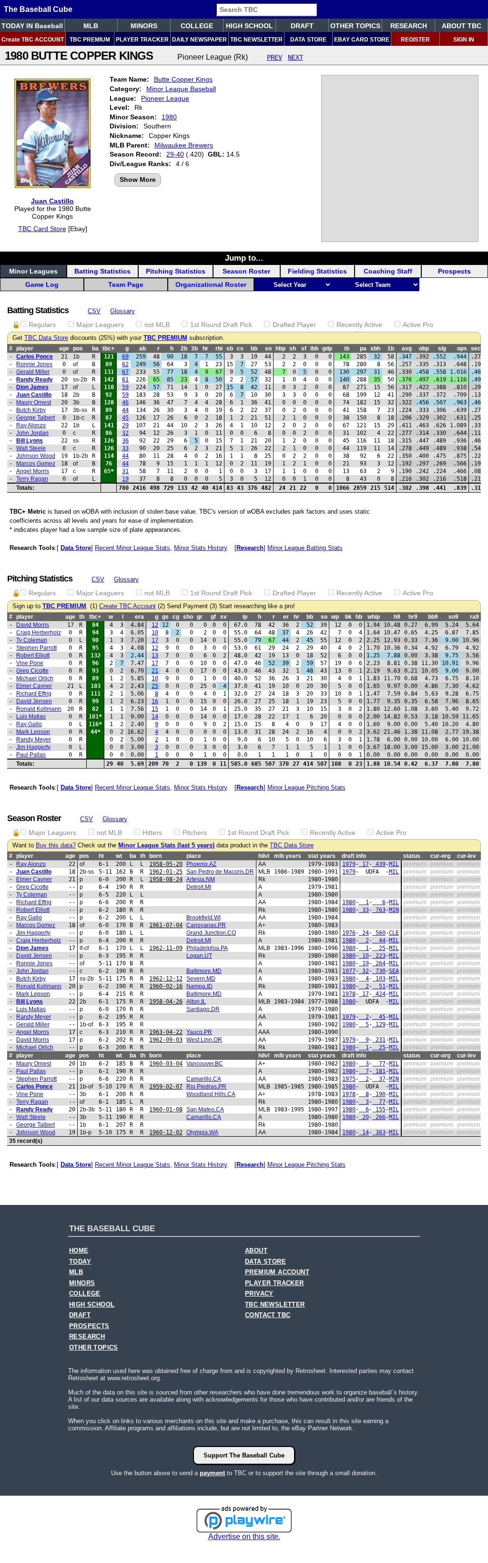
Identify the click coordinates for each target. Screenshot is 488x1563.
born (155, 856)
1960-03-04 (166, 1063)
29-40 (175, 154)
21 (155, 670)
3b (194, 348)
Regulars (42, 324)
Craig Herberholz (38, 632)
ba (95, 348)
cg (176, 616)
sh (292, 348)
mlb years (287, 856)
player (24, 348)
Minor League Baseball (181, 89)
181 (379, 1071)
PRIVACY (259, 1293)
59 (125, 387)
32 (125, 433)
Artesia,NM (200, 879)
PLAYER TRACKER (142, 39)
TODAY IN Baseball (32, 26)
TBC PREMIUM (90, 39)
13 (155, 655)
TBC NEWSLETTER (256, 39)
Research (250, 547)
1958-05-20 (166, 864)
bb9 (433, 616)
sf (303, 348)
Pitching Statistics (175, 271)
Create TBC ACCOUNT (32, 39)
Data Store (76, 547)
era (139, 616)
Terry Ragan (32, 478)
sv (223, 616)
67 (125, 372)
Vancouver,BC (204, 1063)
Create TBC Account (127, 606)
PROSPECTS (89, 1326)
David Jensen (34, 701)
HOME (79, 1250)
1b (390, 348)
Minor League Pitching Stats (306, 787)
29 (125, 425)
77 (379, 1063)
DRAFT (302, 26)
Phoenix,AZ (201, 864)
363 (379, 1132)
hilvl (263, 856)
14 (155, 716)
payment (212, 1473)
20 (364, 1117)
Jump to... (244, 257)
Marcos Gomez (35, 463)
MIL (394, 864)
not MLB (157, 324)
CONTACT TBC (267, 1315)
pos (78, 348)
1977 (349, 971)
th (81, 616)
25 (155, 686)
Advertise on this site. (244, 1536)
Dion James (32, 387)
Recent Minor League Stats (132, 547)
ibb (314, 348)
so (268, 348)
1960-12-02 (166, 1132)
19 (125, 478)
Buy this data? (56, 845)
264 (379, 963)
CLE (394, 932)
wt (119, 856)
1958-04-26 (166, 1001)
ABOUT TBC (461, 26)
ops (462, 348)
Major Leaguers (100, 324)
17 (155, 640)
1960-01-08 (166, 1109)
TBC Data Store (46, 338)
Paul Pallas (31, 754)
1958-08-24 (166, 879)
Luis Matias (31, 716)
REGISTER (415, 39)
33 (125, 448)
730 (379, 971)
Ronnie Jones (34, 364)
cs (240, 348)
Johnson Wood (35, 456)
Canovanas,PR (206, 925)
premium (415, 864)
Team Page (125, 284)
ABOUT (256, 1250)
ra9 (474, 616)
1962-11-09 (166, 948)
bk (348, 616)
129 (379, 1024)
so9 (453, 616)
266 (379, 1117)
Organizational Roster (210, 284)
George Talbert (35, 417)
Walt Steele (31, 448)
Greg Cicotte (32, 670)
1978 (349, 994)
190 (379, 1094)
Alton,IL (196, 1001)
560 (379, 932)
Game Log (42, 284)
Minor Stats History (200, 547)
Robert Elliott (33, 655)
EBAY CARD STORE (361, 39)
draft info (354, 856)
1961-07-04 (166, 925)
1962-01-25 (166, 871)
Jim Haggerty (33, 747)
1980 (169, 117)
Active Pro (418, 324)
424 (379, 994)
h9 (397, 616)
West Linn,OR (204, 1039)
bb (254, 348)
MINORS (144, 26)
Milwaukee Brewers (183, 145)
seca (477, 348)
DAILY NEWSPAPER (199, 39)
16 (155, 701)
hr (205, 348)
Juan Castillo (52, 201)
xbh (375, 348)
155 (379, 1109)
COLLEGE (197, 26)
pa (363, 348)
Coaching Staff (388, 271)
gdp (327, 348)
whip (373, 616)
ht (101, 856)
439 (379, 864)
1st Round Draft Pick (221, 324)
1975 (349, 1079)
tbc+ (108, 348)
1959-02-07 (166, 1086)
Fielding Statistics (317, 271)
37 (379, 1079)
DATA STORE (308, 39)
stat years (322, 856)
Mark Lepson (33, 732)
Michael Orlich (34, 678)
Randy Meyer (33, 739)
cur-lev (466, 856)
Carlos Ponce (34, 356)
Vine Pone (29, 663)
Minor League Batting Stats (305, 547)
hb (359, 616)
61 (125, 379)
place (193, 856)
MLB (90, 26)
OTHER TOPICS (355, 26)
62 (125, 364)
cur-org (440, 856)
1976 (349, 932)
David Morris (32, 625)
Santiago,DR (203, 1009)
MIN (394, 910)
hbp (280, 348)
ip (245, 616)
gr (200, 616)
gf (213, 616)
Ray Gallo (29, 724)
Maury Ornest (33, 402)
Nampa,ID (199, 986)
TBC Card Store (42, 228)
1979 (349, 864)
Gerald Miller (33, 372)
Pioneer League (165, 98)
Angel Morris (32, 471)
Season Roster (246, 271)
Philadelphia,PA (207, 948)
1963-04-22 (166, 1032)
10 (155, 632)
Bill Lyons (29, 440)
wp (335, 616)
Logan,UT (199, 955)
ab (142, 348)
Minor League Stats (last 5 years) (166, 845)
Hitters (152, 832)
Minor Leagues (33, 271)
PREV (274, 57)
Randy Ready (34, 379)
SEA (394, 971)
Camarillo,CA (203, 1079)
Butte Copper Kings (183, 79)
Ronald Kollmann (38, 709)
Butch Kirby (31, 410)
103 (379, 978)
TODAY (80, 1261)
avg (407, 348)
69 (125, 356)
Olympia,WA (202, 1132)
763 (379, 910)
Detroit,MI (198, 887)
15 (155, 709)
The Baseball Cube (38, 9)
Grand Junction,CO (211, 932)
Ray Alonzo (31, 425)
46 (125, 402)
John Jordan (32, 433)
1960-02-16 (166, 986)
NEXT (295, 57)
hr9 (412, 616)
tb (346, 348)
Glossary (122, 311)
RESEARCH (408, 26)
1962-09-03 (166, 1039)
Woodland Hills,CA (210, 1094)
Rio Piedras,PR (206, 1086)
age (64, 348)
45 (125, 417)
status (411, 856)
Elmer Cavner (34, 686)
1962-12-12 (166, 978)
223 (379, 955)
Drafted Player (294, 324)
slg (442, 348)
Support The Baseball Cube (244, 1455)
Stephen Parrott (36, 647)
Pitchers (195, 832)
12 (155, 625)
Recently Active (359, 324)
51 (379, 986)
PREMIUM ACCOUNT (277, 1272)
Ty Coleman (31, 640)
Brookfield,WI (203, 917)
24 (364, 932)
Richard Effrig (33, 693)
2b (184, 348)
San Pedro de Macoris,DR (220, 871)
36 (125, 440)
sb (229, 348)
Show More (138, 179)
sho (188, 616)
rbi (219, 348)
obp (424, 348)
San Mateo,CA (205, 1109)
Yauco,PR (199, 1032)
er (286, 616)
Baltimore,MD (204, 971)
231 (379, 1039)
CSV (94, 311)
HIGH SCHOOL (249, 26)
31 (125, 471)
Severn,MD (200, 978)
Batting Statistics (102, 271)
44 (125, 410)
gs (165, 616)
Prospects (454, 271)
